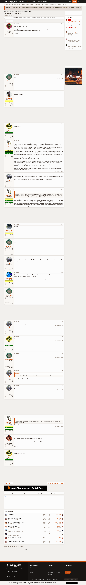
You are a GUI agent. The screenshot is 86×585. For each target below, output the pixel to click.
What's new (21, 1)
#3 (62, 91)
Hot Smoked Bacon (71, 48)
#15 (62, 353)
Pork (22, 515)
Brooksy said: (17, 192)
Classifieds (50, 574)
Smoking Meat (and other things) (54, 572)
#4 (62, 123)
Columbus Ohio (10, 285)
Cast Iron (59, 4)
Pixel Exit (58, 579)
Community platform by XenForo (42, 579)
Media (39, 1)
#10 (62, 257)
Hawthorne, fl (10, 186)
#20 (62, 450)
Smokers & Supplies (29, 4)
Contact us (32, 572)
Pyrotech (10, 519)
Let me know (65, 7)
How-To (64, 4)
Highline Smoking (11, 515)
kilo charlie (59, 515)
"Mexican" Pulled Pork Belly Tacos (15, 537)
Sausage (23, 4)
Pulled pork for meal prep (13, 533)
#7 (62, 189)
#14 (62, 336)
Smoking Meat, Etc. (53, 4)
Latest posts (69, 17)
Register (66, 569)
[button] (25, 1)
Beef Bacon (70, 45)
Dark (76, 579)
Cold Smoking (37, 4)
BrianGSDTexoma (11, 531)
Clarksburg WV (10, 35)
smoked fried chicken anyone (74, 39)
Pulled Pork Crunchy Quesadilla (14, 518)
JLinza (60, 531)
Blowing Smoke (17, 4)
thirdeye (59, 542)
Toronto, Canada (10, 105)
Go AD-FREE (67, 572)
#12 (62, 288)
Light (72, 579)
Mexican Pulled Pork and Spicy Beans (16, 522)
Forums (28, 1)
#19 (62, 435)
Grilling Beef (70, 25)
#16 (62, 370)
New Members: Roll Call (9, 4)
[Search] (80, 1)
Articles (33, 1)
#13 (62, 321)
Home (31, 567)
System (67, 579)
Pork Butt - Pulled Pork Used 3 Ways (16, 541)
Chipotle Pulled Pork (12, 526)
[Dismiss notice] (80, 7)
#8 (62, 224)
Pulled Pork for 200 (12, 514)
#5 (62, 140)
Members (45, 1)
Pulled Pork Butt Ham (12, 530)
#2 (62, 74)
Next (10, 20)
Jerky (43, 4)
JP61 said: (17, 373)
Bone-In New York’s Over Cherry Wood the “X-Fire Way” (74, 21)
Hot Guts (74, 27)
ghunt (6, 15)
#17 (62, 385)
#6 (62, 174)
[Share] (61, 24)
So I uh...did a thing (72, 32)
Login (66, 567)
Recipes (46, 4)
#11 (62, 272)
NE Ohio (11, 137)
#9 (62, 239)
